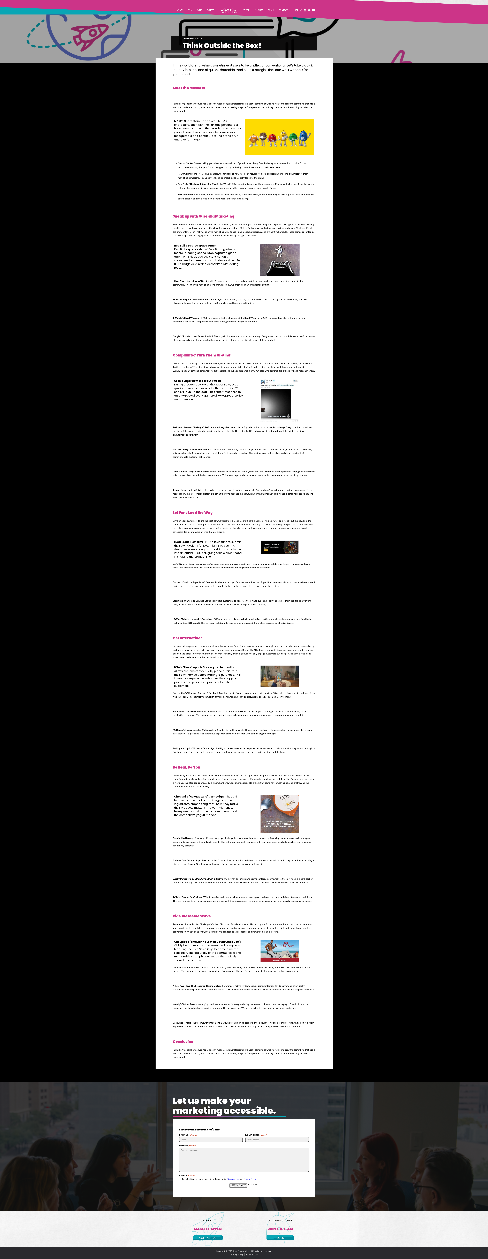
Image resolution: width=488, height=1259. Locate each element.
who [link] (199, 10)
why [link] (190, 10)
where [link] (210, 10)
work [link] (246, 10)
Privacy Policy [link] (249, 1179)
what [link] (179, 10)
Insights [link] (259, 10)
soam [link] (271, 10)
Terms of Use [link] (233, 1179)
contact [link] (283, 10)
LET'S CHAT (238, 1185)
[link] (228, 10)
